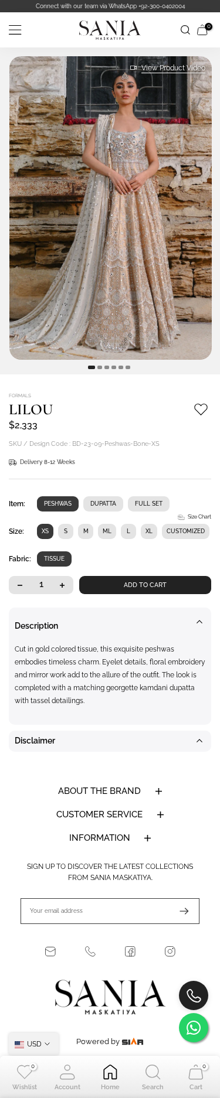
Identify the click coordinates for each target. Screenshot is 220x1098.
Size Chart (199, 517)
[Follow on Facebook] (130, 951)
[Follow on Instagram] (170, 951)
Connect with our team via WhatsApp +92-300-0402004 (110, 6)
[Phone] (90, 951)
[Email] (50, 951)
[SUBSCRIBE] (178, 911)
